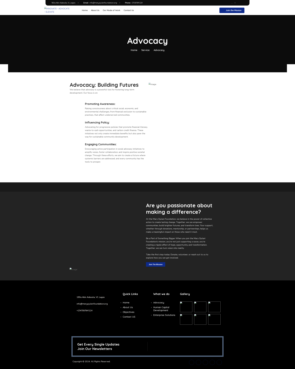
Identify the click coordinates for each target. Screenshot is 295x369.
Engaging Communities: (101, 144)
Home (134, 50)
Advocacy (158, 302)
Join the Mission (233, 10)
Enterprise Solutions (164, 315)
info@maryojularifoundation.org (103, 3)
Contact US (129, 316)
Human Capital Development (161, 309)
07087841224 (137, 3)
